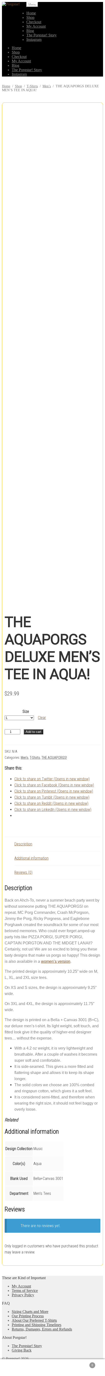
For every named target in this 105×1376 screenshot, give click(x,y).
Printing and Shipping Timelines (36, 1325)
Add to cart (33, 732)
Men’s (46, 86)
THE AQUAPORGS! (54, 758)
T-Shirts (32, 86)
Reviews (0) (23, 872)
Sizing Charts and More (30, 1311)
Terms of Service (25, 1290)
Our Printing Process (28, 1316)
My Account (36, 26)
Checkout (33, 22)
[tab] (57, 844)
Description (23, 844)
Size (25, 711)
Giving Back (22, 1350)
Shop (30, 17)
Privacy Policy (23, 1295)
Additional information (31, 858)
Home (31, 13)
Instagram (34, 39)
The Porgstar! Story (41, 35)
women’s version (55, 961)
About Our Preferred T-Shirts (34, 1320)
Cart (83, 1363)
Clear (42, 717)
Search (57, 1367)
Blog (30, 31)
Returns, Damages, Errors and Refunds (42, 1329)
